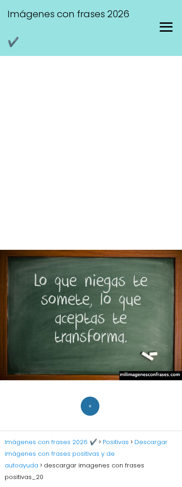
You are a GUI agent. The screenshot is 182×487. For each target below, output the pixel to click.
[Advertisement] (91, 151)
